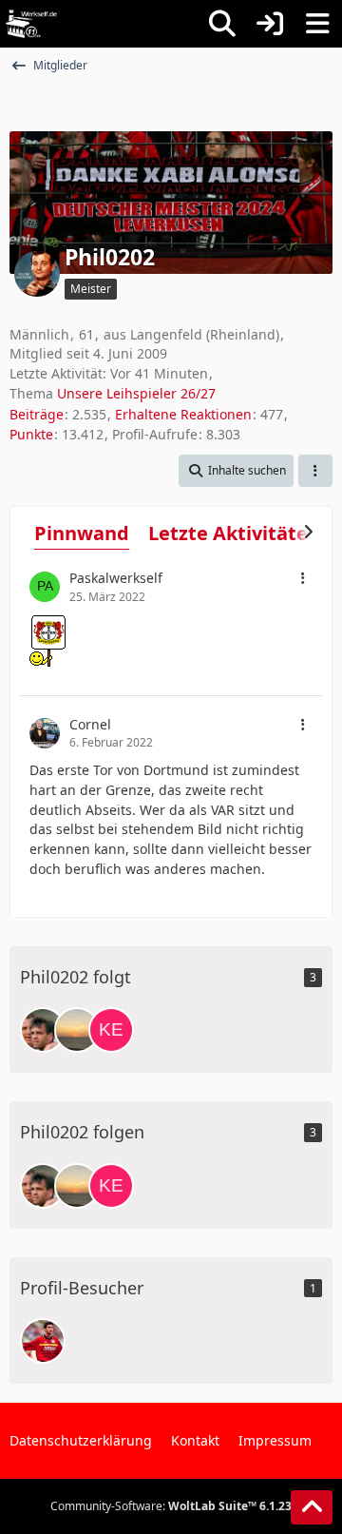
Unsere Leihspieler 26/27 (136, 393)
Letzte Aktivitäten (234, 533)
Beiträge (37, 414)
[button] (236, 471)
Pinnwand (81, 533)
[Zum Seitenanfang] (311, 1507)
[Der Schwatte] (43, 1030)
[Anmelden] (270, 24)
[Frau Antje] (77, 1030)
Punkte (31, 434)
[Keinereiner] (111, 1030)
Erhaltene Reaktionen (183, 414)
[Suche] (222, 24)
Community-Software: (171, 1506)
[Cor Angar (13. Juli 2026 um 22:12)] (43, 1341)
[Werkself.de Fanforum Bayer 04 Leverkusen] (31, 24)
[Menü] (317, 24)
